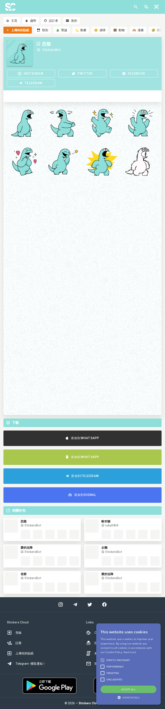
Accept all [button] (128, 689)
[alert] (128, 664)
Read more (130, 652)
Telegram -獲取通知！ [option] (30, 663)
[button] (146, 7)
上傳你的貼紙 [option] (24, 653)
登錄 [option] (18, 632)
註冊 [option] (18, 643)
